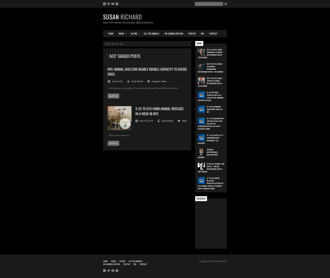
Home (107, 44)
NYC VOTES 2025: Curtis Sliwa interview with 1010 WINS (210, 82)
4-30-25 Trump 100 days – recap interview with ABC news (211, 168)
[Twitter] (108, 3)
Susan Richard (137, 81)
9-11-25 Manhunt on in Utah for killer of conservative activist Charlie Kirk (211, 123)
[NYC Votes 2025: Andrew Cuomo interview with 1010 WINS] (201, 54)
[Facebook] (104, 3)
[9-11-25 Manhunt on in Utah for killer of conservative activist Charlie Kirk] (201, 123)
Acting (122, 261)
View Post (113, 96)
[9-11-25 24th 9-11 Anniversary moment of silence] (201, 140)
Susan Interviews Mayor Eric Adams (208, 153)
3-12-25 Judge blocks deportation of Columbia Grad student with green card (210, 183)
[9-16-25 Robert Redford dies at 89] (201, 111)
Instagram (156, 81)
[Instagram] (117, 3)
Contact (143, 264)
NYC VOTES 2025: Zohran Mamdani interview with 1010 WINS (210, 68)
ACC (121, 44)
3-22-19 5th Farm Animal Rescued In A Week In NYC (159, 111)
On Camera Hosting (111, 264)
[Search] (225, 4)
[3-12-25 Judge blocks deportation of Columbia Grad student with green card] (201, 183)
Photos (126, 264)
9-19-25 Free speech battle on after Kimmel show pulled (211, 96)
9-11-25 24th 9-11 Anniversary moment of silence (210, 139)
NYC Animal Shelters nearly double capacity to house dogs (147, 71)
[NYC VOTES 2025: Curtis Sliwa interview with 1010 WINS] (201, 83)
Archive (115, 44)
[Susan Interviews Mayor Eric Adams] (201, 154)
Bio (135, 264)
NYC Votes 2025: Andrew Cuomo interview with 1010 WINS (210, 54)
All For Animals (135, 261)
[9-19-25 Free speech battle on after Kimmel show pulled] (201, 97)
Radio (163, 81)
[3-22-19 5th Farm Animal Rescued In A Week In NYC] (119, 128)
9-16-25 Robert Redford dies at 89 (215, 109)
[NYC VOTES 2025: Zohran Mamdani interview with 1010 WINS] (201, 68)
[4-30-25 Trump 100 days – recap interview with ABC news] (201, 168)
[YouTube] (113, 3)
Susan (122, 16)
